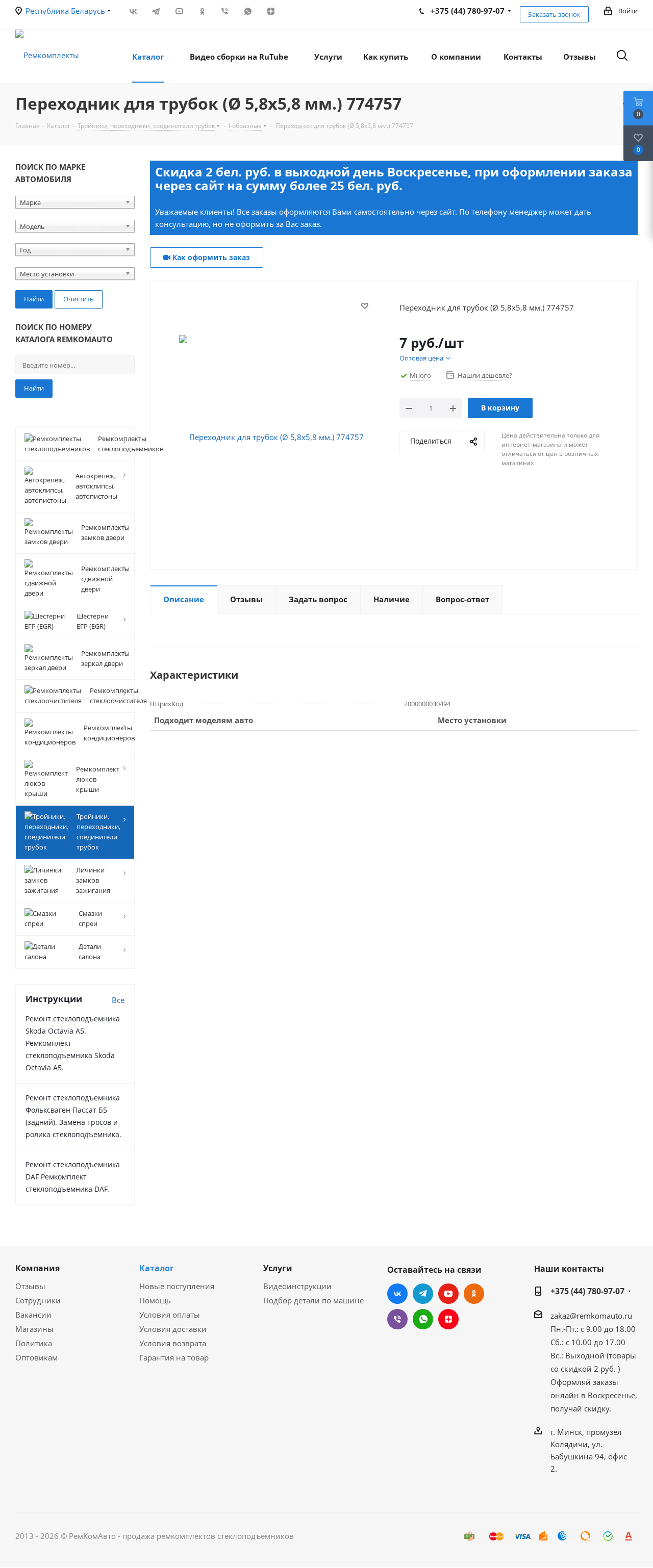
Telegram (155, 11)
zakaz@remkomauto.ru (591, 1315)
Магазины (34, 1329)
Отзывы (30, 1286)
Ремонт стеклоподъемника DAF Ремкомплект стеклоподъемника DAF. (73, 1177)
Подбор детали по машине (313, 1300)
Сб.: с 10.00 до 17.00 (587, 1342)
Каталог (156, 1268)
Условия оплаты (169, 1314)
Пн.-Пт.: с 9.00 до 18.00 (593, 1329)
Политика (33, 1343)
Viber (224, 11)
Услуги (277, 1268)
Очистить (78, 298)
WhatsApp (247, 11)
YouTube (178, 11)
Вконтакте (132, 11)
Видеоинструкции (297, 1286)
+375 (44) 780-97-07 (587, 1291)
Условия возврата (172, 1343)
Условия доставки (173, 1329)
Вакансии (33, 1314)
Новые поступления (176, 1286)
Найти (34, 388)
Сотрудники (38, 1300)
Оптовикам (36, 1357)
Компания (37, 1268)
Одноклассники (201, 11)
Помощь (155, 1300)
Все (118, 1000)
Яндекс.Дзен (270, 11)
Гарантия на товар (174, 1357)
